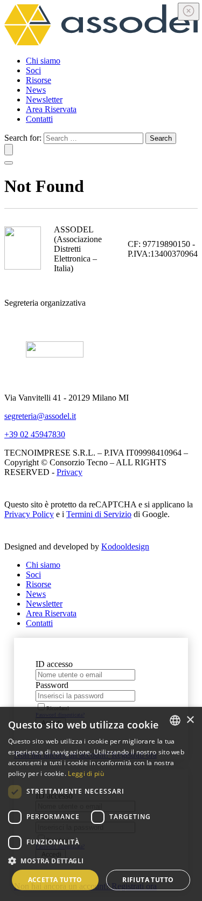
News (36, 89)
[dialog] (101, 804)
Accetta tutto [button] (55, 879)
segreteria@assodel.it (40, 416)
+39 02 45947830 (34, 434)
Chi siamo (43, 60)
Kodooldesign (125, 546)
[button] (101, 860)
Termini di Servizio (98, 514)
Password (52, 685)
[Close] (188, 11)
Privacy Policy (29, 514)
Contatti (39, 118)
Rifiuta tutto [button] (147, 879)
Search (161, 138)
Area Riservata (51, 109)
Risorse (38, 80)
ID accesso (54, 664)
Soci (33, 70)
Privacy (69, 472)
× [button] (190, 720)
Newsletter (44, 99)
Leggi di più (86, 773)
